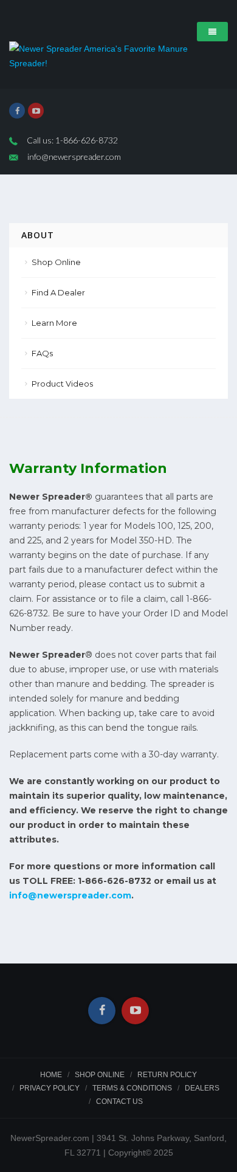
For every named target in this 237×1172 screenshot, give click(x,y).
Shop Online (56, 262)
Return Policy (167, 1074)
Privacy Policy (49, 1088)
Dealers (202, 1088)
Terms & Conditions (132, 1088)
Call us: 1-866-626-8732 (72, 140)
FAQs (42, 353)
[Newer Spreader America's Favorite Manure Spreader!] (118, 56)
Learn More (54, 323)
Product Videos (62, 383)
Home (51, 1074)
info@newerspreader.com (74, 156)
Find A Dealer (58, 292)
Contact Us (119, 1101)
